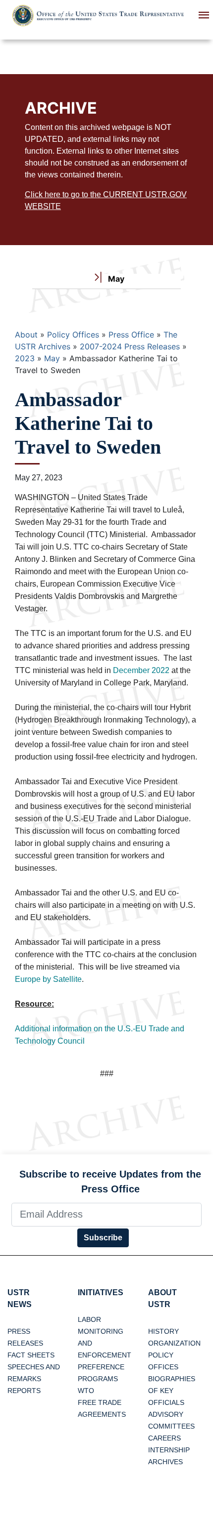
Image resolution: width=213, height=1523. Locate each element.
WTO (86, 1391)
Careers (164, 1438)
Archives (165, 1462)
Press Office (131, 334)
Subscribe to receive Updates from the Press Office (110, 1181)
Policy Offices (73, 334)
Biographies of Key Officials (171, 1390)
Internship (169, 1450)
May (52, 358)
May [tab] (115, 279)
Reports (24, 1391)
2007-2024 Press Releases (130, 346)
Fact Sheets (30, 1355)
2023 (25, 358)
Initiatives (100, 1292)
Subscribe (103, 1237)
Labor (89, 1319)
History (163, 1331)
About (26, 334)
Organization (174, 1343)
